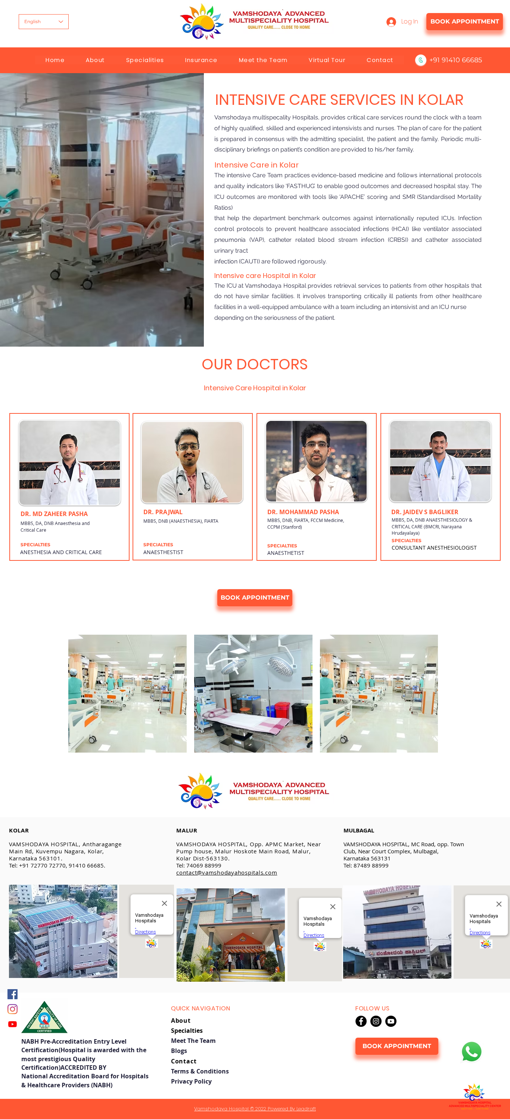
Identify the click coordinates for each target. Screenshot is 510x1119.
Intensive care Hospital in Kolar (265, 275)
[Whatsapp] (471, 1051)
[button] (95, 60)
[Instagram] (12, 1009)
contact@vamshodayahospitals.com (226, 872)
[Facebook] (12, 994)
